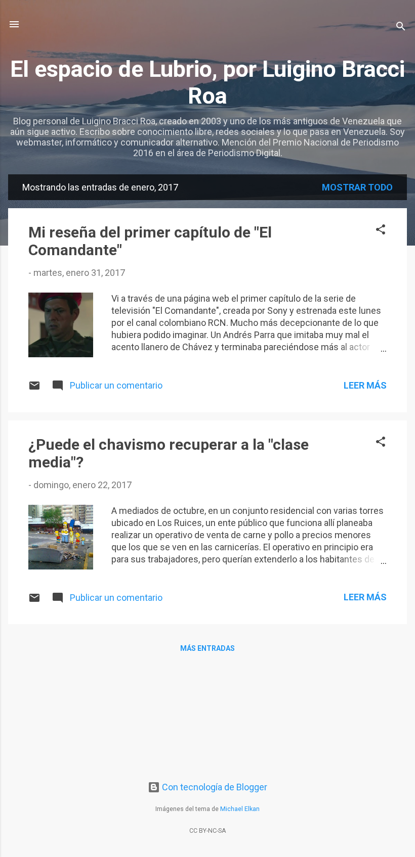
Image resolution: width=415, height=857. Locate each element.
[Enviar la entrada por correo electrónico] (34, 388)
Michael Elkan (240, 809)
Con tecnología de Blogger (213, 787)
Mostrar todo (357, 187)
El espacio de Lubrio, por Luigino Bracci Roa (207, 82)
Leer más (365, 385)
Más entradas (207, 648)
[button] (381, 231)
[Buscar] (401, 27)
